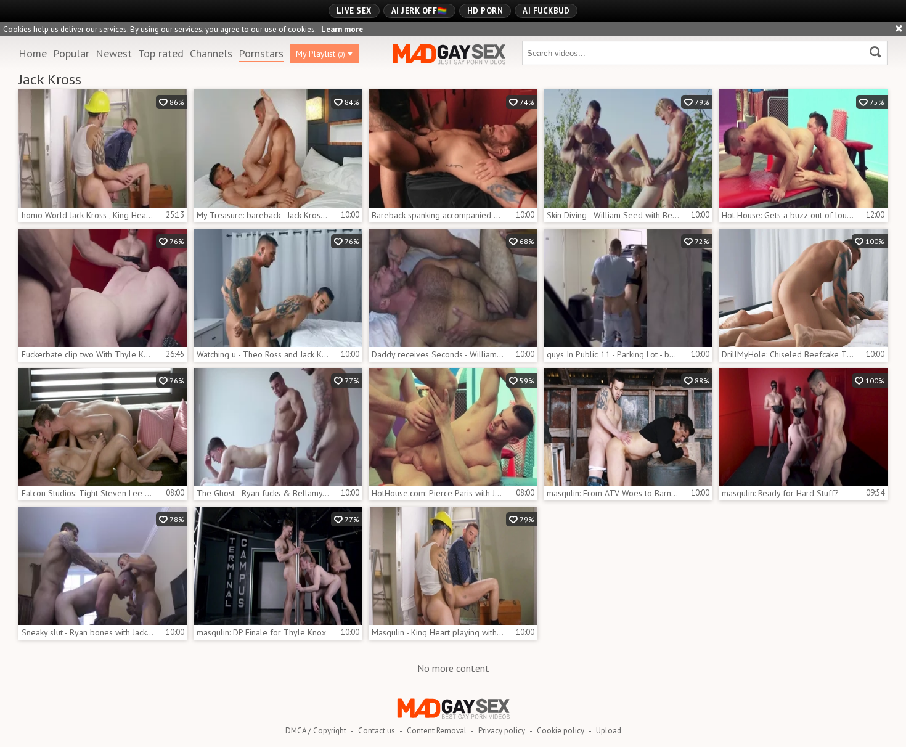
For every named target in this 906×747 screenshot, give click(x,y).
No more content (453, 668)
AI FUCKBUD (546, 11)
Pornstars (261, 53)
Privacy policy (501, 731)
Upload (608, 731)
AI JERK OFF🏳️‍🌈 (419, 11)
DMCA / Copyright (315, 731)
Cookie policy (560, 731)
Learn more (342, 29)
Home (32, 53)
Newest (114, 53)
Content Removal (437, 731)
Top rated (161, 53)
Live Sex (354, 11)
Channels (211, 53)
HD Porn (485, 11)
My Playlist (320, 53)
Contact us (376, 731)
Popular (71, 53)
